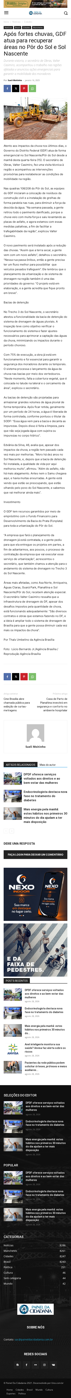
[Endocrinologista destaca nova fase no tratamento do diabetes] (13, 796)
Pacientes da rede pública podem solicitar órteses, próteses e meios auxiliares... (46, 1066)
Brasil (17, 27)
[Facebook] (7, 88)
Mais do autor (48, 764)
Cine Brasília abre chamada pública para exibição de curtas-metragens (17, 704)
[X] (15, 88)
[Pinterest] (24, 88)
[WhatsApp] (32, 88)
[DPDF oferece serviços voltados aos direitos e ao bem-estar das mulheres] (13, 778)
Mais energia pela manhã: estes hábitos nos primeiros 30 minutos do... (45, 1030)
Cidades (28, 21)
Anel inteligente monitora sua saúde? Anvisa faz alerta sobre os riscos (45, 1048)
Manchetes (38, 27)
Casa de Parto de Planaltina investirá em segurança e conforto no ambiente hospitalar (52, 704)
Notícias (16, 21)
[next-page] (11, 831)
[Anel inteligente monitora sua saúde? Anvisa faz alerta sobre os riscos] (13, 1049)
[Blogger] (17, 1364)
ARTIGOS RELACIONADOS (20, 764)
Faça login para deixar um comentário (35, 854)
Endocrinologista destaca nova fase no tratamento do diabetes (45, 796)
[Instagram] (44, 1364)
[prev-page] (6, 831)
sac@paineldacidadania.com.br (34, 1339)
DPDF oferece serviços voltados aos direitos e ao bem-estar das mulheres (42, 778)
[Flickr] (35, 1364)
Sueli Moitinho (15, 80)
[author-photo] (35, 741)
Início (6, 21)
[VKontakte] (53, 1364)
